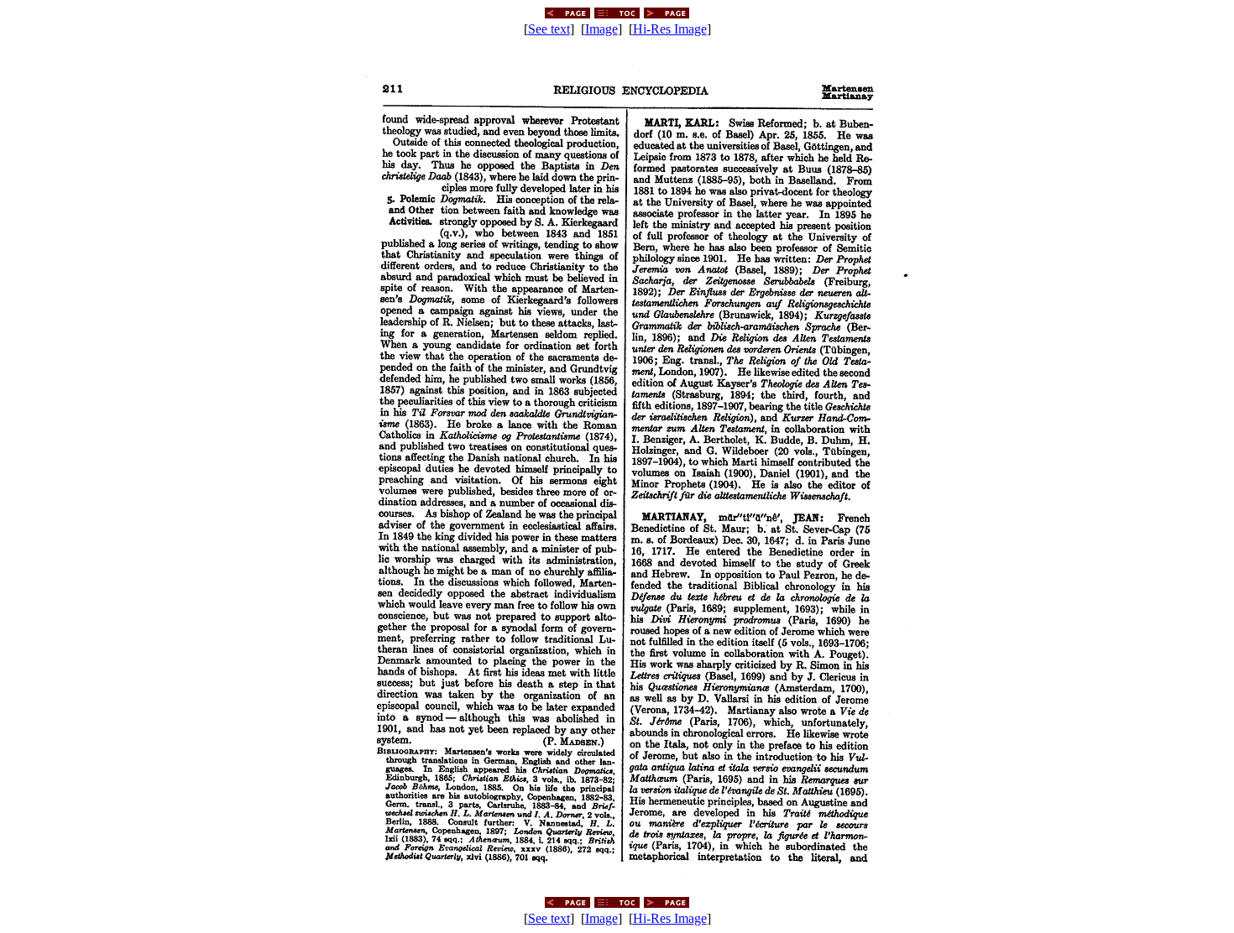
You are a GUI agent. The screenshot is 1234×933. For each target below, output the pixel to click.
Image (601, 29)
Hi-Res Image (670, 29)
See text (549, 29)
